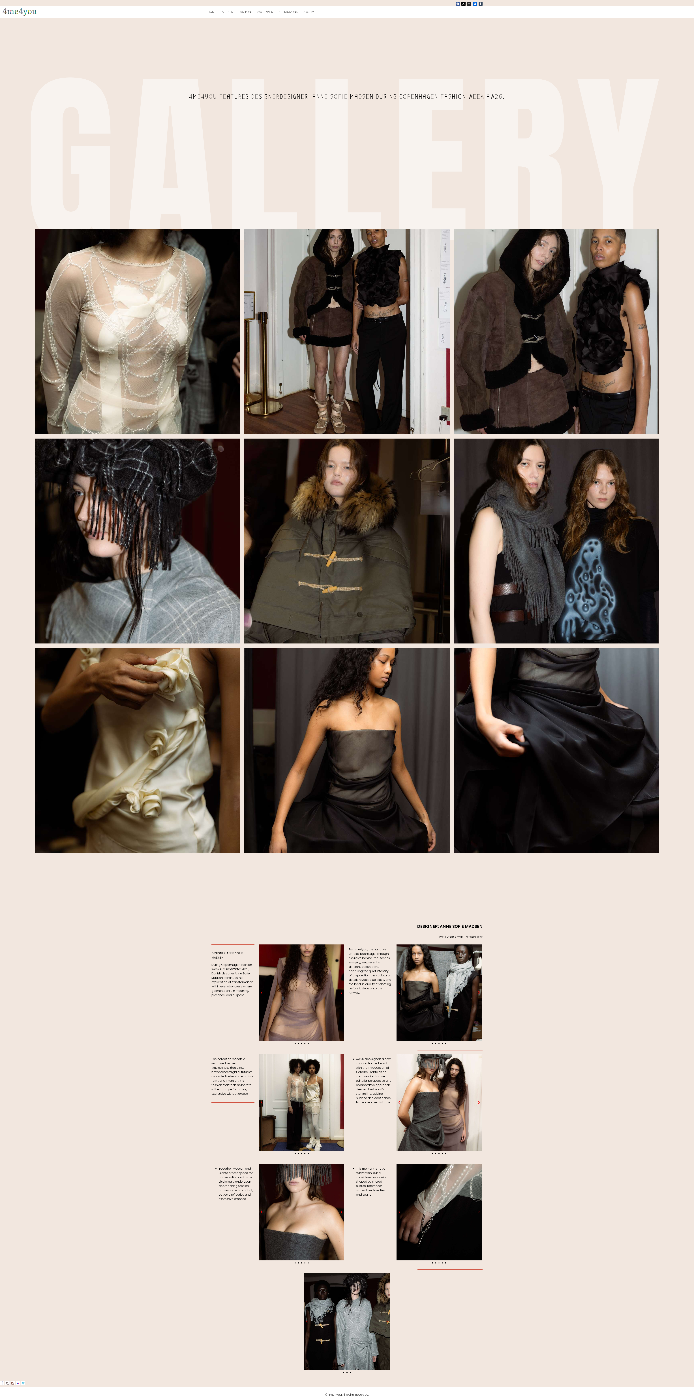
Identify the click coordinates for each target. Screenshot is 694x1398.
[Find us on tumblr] (7, 1383)
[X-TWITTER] (463, 4)
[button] (262, 993)
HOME (212, 12)
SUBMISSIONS (288, 12)
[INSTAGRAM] (469, 4)
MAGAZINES (265, 12)
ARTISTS (227, 12)
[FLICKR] (475, 4)
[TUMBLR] (481, 4)
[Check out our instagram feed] (12, 1383)
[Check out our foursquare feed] (23, 1383)
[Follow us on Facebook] (2, 1383)
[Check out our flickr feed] (18, 1383)
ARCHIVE (309, 12)
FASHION (245, 12)
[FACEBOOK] (458, 4)
